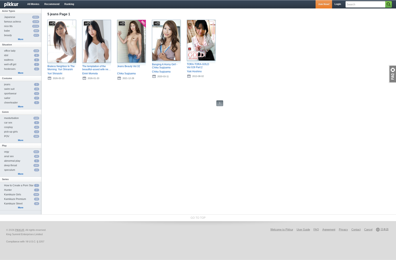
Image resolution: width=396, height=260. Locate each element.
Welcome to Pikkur (281, 229)
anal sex (21, 156)
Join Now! (324, 4)
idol (20, 55)
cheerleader (20, 102)
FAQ (316, 229)
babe (21, 30)
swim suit (21, 89)
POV (21, 136)
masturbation (21, 118)
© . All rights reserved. (26, 230)
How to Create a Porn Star (20, 185)
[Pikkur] (14, 4)
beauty (21, 35)
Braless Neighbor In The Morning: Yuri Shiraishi (61, 68)
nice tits (21, 26)
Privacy (343, 229)
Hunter (20, 190)
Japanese (21, 17)
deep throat (21, 165)
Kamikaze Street (21, 203)
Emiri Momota (90, 73)
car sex (20, 122)
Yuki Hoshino (194, 71)
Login (338, 4)
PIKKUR (19, 230)
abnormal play (20, 160)
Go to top (198, 217)
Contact (356, 229)
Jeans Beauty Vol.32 (128, 66)
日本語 (385, 229)
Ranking (69, 4)
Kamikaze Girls (21, 194)
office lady (21, 50)
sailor (21, 98)
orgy (21, 151)
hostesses (21, 69)
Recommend (51, 4)
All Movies (33, 4)
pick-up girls (21, 131)
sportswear (21, 93)
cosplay (21, 127)
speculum (21, 170)
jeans (20, 84)
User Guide (303, 229)
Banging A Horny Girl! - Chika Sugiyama (164, 66)
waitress (20, 59)
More (20, 39)
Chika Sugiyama (126, 73)
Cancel (368, 229)
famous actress (21, 21)
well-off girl (20, 64)
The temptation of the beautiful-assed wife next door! (96, 68)
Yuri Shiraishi (54, 73)
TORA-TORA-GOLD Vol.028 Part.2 (198, 66)
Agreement (328, 229)
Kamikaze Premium (21, 199)
